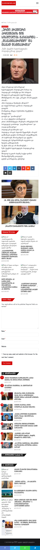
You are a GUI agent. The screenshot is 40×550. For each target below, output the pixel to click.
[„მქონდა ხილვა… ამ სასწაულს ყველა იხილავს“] (7, 484)
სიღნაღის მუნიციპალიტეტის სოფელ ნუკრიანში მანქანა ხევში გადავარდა (26, 426)
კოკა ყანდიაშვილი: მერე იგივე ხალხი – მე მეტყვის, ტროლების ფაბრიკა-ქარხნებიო (25, 523)
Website (4, 346)
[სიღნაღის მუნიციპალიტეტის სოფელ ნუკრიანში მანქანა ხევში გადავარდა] (7, 427)
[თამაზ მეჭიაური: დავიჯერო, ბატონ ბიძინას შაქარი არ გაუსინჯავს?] (29, 240)
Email (3, 339)
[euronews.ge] (9, 3)
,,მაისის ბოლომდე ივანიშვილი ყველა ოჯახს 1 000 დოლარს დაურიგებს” (25, 416)
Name (4, 331)
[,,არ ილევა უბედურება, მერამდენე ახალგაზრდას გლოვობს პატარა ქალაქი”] (7, 446)
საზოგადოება (12, 22)
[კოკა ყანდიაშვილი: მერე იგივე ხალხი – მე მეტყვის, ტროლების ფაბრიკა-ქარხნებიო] (7, 527)
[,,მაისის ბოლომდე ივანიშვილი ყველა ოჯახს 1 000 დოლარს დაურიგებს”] (7, 417)
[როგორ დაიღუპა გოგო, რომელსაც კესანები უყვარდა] (7, 408)
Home (4, 22)
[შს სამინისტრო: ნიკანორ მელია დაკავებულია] (7, 493)
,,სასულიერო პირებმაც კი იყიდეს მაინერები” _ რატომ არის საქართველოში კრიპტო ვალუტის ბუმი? (29, 287)
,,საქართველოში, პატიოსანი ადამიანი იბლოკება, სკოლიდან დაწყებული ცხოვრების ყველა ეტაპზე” (10, 254)
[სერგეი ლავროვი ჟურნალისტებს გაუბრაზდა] (7, 474)
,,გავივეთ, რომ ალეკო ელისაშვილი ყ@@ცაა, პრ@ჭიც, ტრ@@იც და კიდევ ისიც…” (24, 435)
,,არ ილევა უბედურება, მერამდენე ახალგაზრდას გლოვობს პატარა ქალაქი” (26, 445)
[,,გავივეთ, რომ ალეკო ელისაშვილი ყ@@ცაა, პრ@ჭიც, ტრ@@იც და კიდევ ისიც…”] (7, 436)
